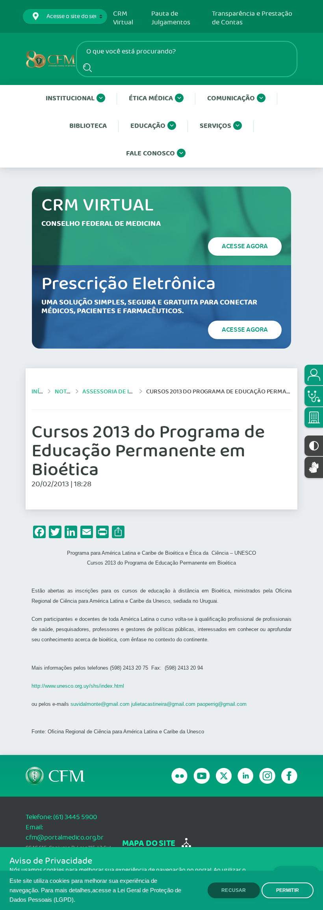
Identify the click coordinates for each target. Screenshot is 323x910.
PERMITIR (287, 890)
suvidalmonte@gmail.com (100, 704)
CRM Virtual (123, 18)
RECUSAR (233, 890)
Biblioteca (88, 126)
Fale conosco (150, 153)
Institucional (70, 98)
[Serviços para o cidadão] (313, 375)
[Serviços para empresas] (313, 417)
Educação (147, 126)
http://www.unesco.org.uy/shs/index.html (78, 686)
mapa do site (148, 844)
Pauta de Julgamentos (170, 18)
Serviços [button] (215, 126)
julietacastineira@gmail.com (163, 704)
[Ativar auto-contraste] (313, 446)
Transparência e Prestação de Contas (252, 18)
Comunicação (231, 98)
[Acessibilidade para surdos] (313, 467)
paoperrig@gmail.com (222, 704)
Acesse (245, 246)
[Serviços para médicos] (313, 396)
